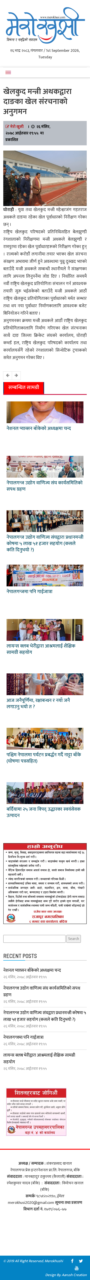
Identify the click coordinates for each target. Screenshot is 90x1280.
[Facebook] (72, 1261)
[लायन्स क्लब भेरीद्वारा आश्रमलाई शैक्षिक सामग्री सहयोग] (45, 629)
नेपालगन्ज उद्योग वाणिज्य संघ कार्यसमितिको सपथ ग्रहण (45, 486)
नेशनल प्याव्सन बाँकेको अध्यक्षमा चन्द (39, 428)
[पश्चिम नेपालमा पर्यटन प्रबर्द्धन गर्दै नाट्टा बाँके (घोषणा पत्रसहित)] (45, 738)
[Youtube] (76, 1268)
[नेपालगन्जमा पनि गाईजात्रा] (45, 575)
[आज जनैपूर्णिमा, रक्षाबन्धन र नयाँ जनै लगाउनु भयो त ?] (45, 684)
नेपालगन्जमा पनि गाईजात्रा (29, 592)
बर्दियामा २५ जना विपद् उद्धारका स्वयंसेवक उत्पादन (44, 812)
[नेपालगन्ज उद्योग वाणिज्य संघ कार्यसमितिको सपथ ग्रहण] (45, 466)
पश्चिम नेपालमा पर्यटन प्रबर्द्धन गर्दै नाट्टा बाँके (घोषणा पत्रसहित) (44, 758)
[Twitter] (81, 1261)
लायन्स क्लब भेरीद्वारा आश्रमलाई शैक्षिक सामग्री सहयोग (41, 649)
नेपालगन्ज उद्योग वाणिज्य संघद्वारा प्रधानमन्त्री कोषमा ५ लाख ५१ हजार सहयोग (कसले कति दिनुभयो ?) (45, 543)
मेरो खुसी (17, 127)
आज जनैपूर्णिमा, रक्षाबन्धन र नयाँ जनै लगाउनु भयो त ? (38, 703)
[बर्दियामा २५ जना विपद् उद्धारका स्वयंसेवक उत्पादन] (45, 793)
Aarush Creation (74, 1275)
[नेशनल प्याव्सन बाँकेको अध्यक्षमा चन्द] (45, 412)
